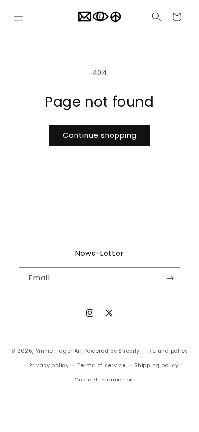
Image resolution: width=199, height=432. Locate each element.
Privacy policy (49, 365)
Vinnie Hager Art (59, 351)
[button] (18, 16)
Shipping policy (156, 365)
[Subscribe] (170, 278)
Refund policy (168, 351)
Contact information (104, 379)
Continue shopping (100, 135)
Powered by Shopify (112, 351)
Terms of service (101, 365)
